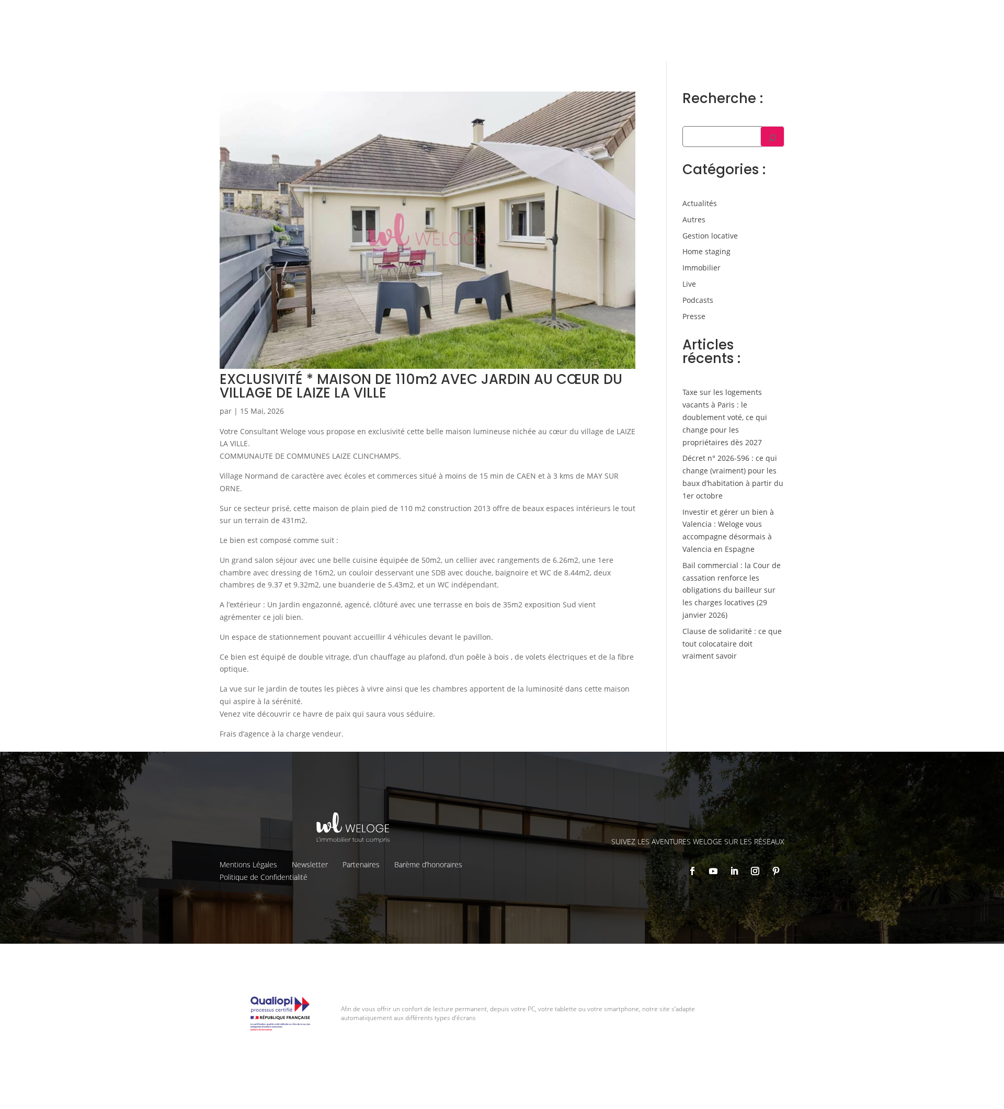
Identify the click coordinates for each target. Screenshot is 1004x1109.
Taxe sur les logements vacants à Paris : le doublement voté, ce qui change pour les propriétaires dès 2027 (724, 417)
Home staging (706, 251)
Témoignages (826, 16)
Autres (693, 219)
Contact (900, 16)
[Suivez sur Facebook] (692, 871)
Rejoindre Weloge (652, 39)
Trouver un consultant (743, 39)
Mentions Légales (248, 864)
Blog (868, 16)
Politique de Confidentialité (263, 877)
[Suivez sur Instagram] (755, 871)
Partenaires (361, 864)
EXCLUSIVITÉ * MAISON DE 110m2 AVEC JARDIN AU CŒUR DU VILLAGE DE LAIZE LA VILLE (421, 386)
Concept (646, 16)
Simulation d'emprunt (481, 39)
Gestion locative (763, 16)
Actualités (699, 203)
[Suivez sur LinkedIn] (734, 871)
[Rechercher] (772, 136)
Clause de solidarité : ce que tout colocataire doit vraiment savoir (732, 643)
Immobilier (701, 268)
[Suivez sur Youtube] (713, 871)
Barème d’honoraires (428, 864)
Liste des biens (698, 16)
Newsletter (310, 864)
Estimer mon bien (570, 39)
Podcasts (697, 300)
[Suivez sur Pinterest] (776, 871)
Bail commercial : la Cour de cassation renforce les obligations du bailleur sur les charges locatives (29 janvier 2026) (731, 590)
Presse (693, 316)
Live (689, 284)
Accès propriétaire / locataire (849, 39)
